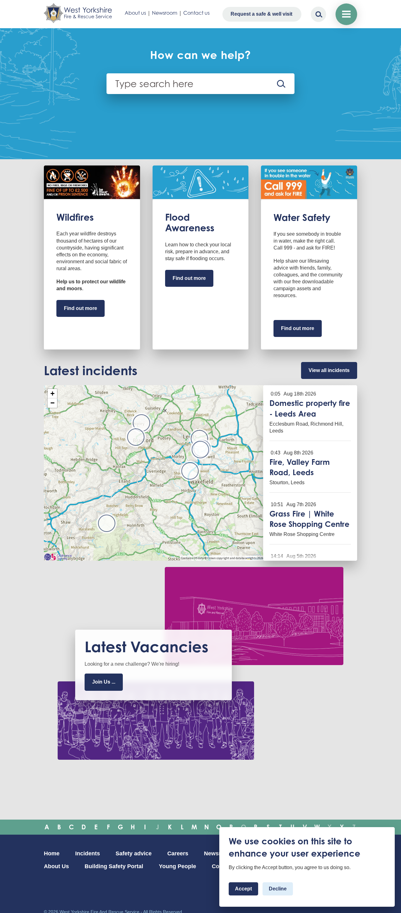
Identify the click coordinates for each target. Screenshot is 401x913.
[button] (200, 449)
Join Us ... (103, 682)
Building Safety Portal (114, 866)
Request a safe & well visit (261, 14)
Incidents (87, 853)
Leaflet (257, 558)
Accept (243, 888)
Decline (278, 888)
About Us (56, 866)
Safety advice (134, 853)
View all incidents (329, 370)
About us (135, 13)
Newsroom (164, 13)
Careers (177, 853)
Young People (177, 866)
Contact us (196, 13)
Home (52, 853)
